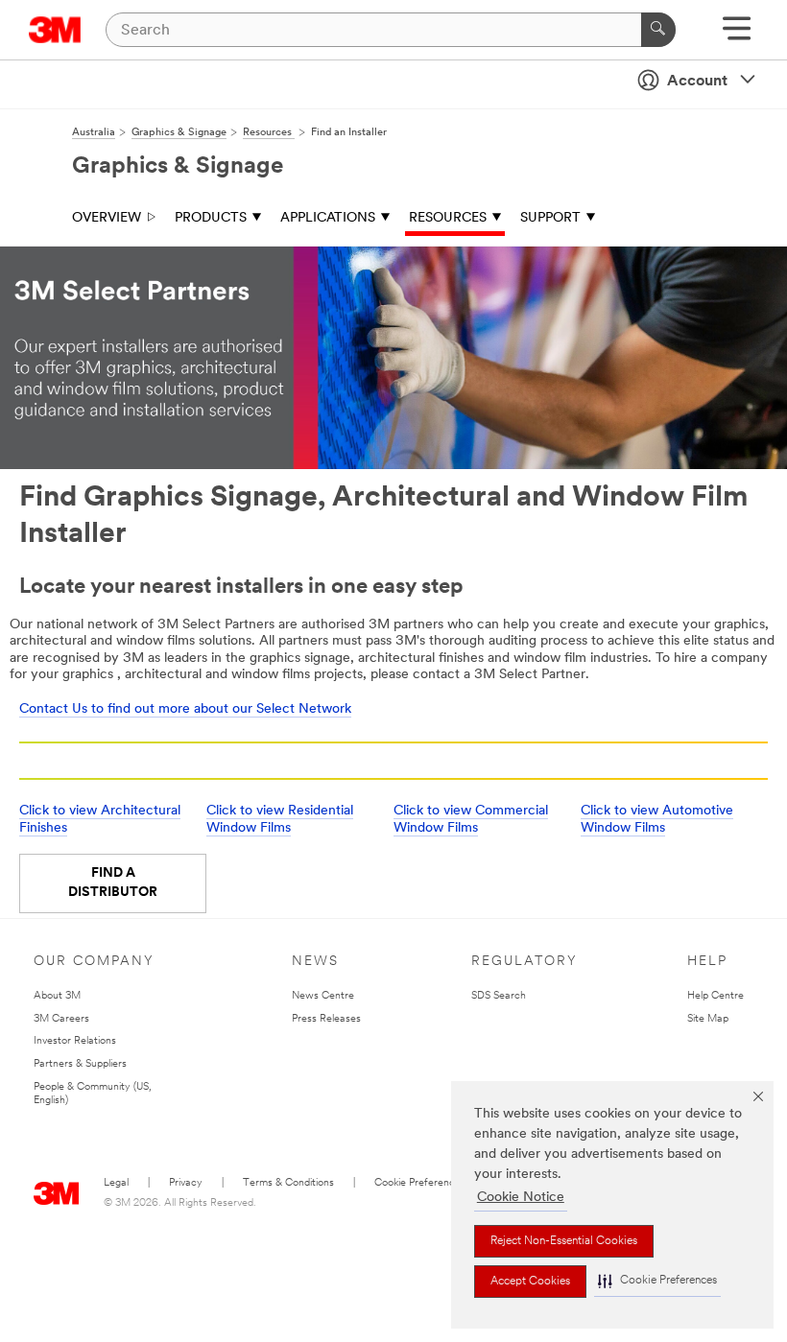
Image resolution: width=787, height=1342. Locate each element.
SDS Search (498, 996)
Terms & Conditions (288, 1183)
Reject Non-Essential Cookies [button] (563, 1241)
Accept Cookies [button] (530, 1281)
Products (211, 218)
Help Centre (715, 996)
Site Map (707, 1019)
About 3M (57, 996)
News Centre (323, 996)
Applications (327, 218)
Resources (448, 218)
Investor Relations (75, 1041)
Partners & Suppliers (80, 1064)
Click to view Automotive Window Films (657, 820)
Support (550, 218)
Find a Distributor (112, 883)
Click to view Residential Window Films (279, 820)
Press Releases (326, 1019)
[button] (657, 1281)
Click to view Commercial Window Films (471, 820)
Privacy (186, 1183)
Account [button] (697, 81)
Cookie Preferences (419, 1183)
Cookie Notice (520, 1197)
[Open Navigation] (737, 35)
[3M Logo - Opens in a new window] (55, 29)
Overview (106, 218)
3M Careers (61, 1019)
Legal (116, 1183)
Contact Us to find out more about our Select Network (185, 709)
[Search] (658, 29)
